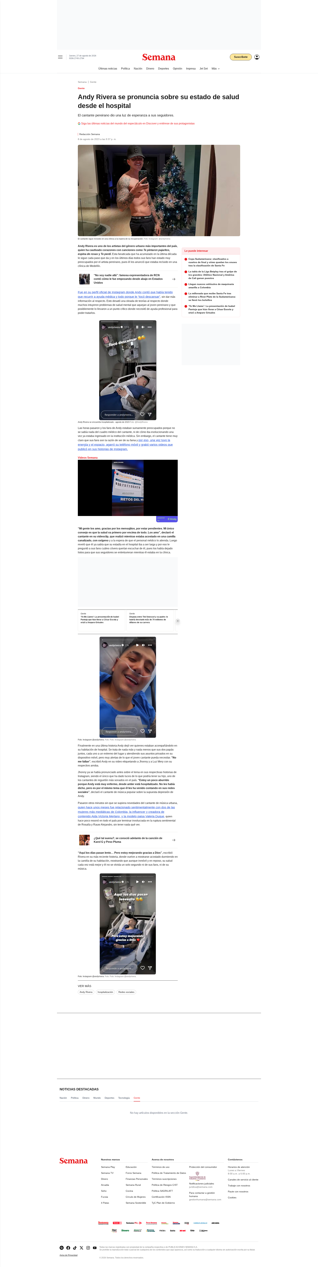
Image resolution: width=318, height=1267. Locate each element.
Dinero (104, 1179)
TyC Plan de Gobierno (163, 1202)
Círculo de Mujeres (136, 1197)
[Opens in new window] (68, 1248)
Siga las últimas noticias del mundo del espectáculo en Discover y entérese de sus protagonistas (138, 123)
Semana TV (107, 1173)
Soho (103, 1191)
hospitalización (105, 992)
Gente (93, 82)
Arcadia (105, 1185)
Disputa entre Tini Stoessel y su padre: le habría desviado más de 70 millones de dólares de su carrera (148, 620)
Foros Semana (133, 1173)
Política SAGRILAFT (162, 1191)
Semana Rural (133, 1185)
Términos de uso (160, 1167)
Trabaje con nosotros (239, 1185)
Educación (131, 1167)
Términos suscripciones (164, 1179)
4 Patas (105, 1202)
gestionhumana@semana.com (205, 1199)
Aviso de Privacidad (72, 1255)
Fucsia (104, 1197)
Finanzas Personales (137, 1179)
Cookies (232, 1197)
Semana (82, 82)
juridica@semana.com (200, 1187)
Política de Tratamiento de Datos (169, 1173)
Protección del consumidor (203, 1167)
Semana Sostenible (136, 1202)
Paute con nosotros (238, 1191)
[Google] (62, 1248)
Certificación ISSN (161, 1197)
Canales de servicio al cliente (243, 1179)
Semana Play (108, 1167)
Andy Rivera (86, 992)
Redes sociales (126, 992)
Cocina (129, 1191)
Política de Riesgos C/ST (165, 1185)
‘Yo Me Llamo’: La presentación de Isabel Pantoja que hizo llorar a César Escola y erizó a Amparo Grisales (100, 620)
